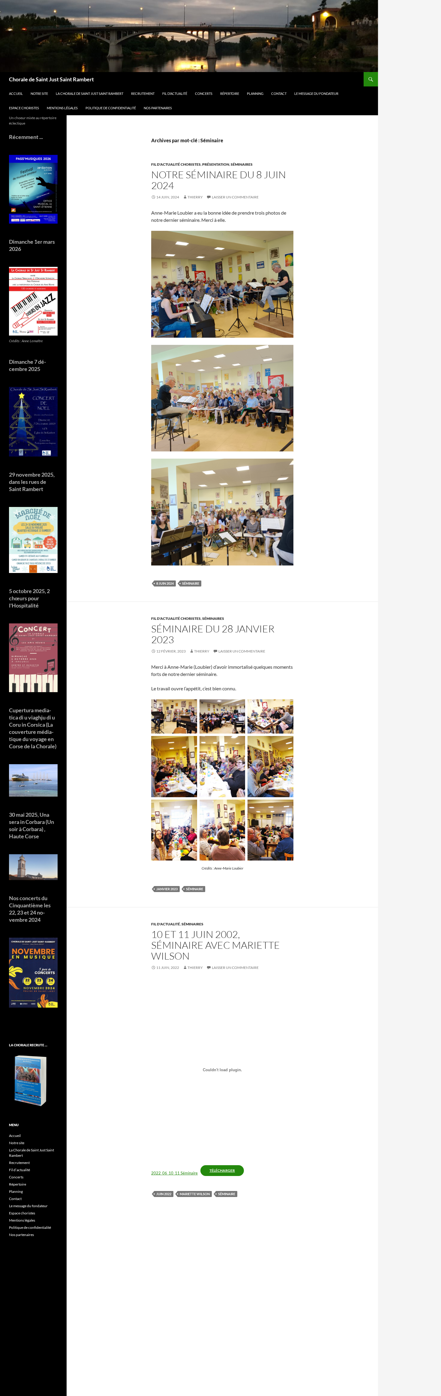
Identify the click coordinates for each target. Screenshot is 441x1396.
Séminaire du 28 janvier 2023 (212, 634)
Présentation (215, 164)
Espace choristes (24, 108)
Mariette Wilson (195, 1194)
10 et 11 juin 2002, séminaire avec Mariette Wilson (215, 945)
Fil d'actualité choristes (176, 164)
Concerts (203, 93)
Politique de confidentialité (111, 108)
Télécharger (222, 1170)
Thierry (195, 197)
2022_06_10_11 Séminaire (174, 1173)
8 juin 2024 (165, 583)
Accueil (16, 93)
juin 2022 (163, 1194)
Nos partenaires (158, 108)
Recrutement (142, 93)
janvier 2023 (167, 889)
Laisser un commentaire (235, 197)
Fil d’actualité (174, 93)
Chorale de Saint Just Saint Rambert (51, 79)
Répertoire (229, 93)
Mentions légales (62, 108)
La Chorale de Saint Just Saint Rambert (89, 93)
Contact (278, 93)
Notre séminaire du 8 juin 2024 (218, 179)
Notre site (39, 93)
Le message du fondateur (316, 93)
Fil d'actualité (165, 924)
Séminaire (190, 583)
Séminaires (242, 164)
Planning (255, 93)
